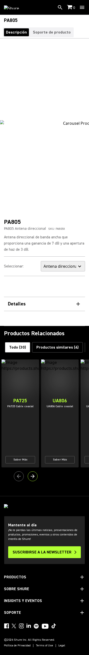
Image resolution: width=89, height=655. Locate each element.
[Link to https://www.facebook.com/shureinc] (6, 625)
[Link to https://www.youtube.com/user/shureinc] (45, 626)
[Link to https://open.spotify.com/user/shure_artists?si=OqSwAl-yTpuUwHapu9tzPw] (36, 626)
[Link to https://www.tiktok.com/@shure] (53, 625)
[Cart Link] (70, 7)
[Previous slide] (19, 476)
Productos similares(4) (57, 347)
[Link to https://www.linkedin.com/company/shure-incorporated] (28, 625)
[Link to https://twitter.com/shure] (13, 625)
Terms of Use (44, 645)
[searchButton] (60, 7)
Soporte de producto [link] (52, 32)
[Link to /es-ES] (14, 7)
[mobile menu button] (82, 7)
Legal (61, 645)
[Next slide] (33, 476)
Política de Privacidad (17, 645)
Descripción (16, 32)
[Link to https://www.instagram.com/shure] (21, 625)
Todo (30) (17, 347)
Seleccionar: (14, 266)
